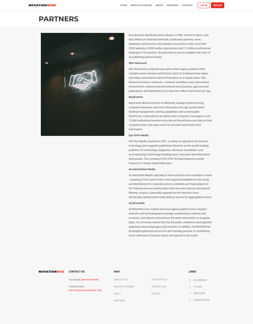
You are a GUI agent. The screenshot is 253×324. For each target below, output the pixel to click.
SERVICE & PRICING (141, 5)
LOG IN (203, 5)
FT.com (197, 286)
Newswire (199, 293)
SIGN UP (217, 5)
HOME (123, 5)
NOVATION (42, 5)
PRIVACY (156, 293)
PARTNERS (172, 5)
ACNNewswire (201, 300)
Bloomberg (200, 280)
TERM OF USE (158, 286)
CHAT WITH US (159, 279)
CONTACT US (121, 279)
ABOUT (159, 5)
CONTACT (187, 5)
